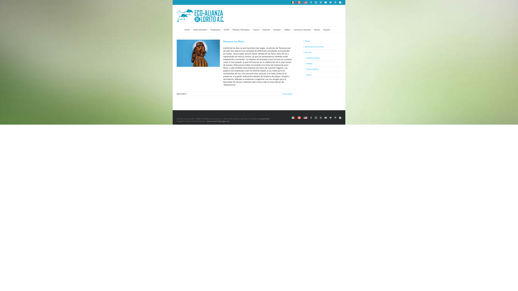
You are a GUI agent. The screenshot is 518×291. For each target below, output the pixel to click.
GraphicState (265, 119)
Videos (310, 63)
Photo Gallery (313, 69)
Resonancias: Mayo (233, 41)
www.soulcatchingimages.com (218, 121)
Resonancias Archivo (314, 46)
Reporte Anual (313, 58)
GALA (309, 75)
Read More (288, 94)
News (307, 41)
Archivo (308, 52)
